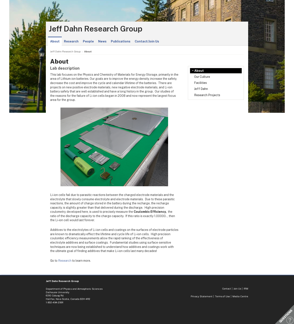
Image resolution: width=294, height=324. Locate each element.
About (55, 41)
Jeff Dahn (201, 89)
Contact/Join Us (147, 41)
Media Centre (240, 296)
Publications (120, 41)
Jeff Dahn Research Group (95, 29)
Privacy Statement (201, 296)
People (88, 41)
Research (71, 41)
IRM (246, 288)
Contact (226, 288)
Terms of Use (222, 296)
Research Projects (207, 95)
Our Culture (202, 76)
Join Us (237, 288)
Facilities (200, 83)
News (102, 41)
